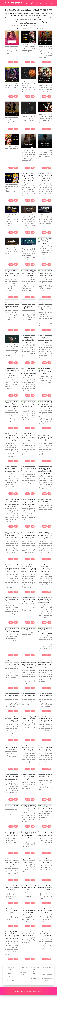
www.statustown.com (38, 991)
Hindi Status (41, 3)
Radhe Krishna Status (34, 978)
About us (19, 989)
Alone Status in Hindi (22, 976)
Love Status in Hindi (22, 967)
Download (11, 62)
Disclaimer (35, 989)
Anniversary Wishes (26, 3)
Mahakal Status (34, 976)
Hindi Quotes (50, 3)
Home (14, 989)
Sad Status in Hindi (22, 969)
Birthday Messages (47, 967)
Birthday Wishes (31, 3)
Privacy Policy (27, 989)
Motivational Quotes (45, 3)
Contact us (41, 989)
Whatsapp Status (36, 3)
